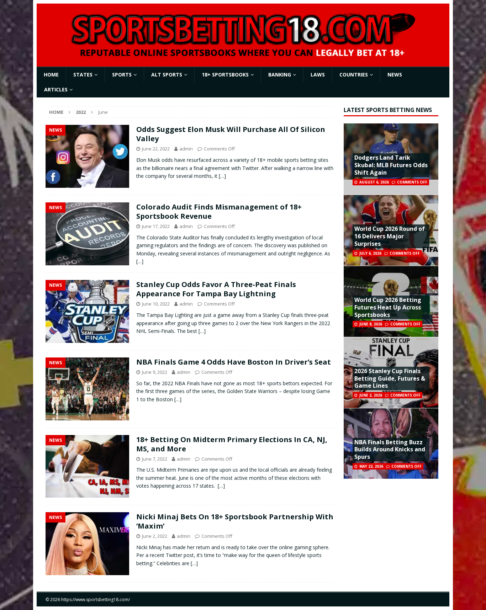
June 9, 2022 (154, 372)
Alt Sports (166, 74)
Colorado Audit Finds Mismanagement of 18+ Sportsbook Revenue (219, 211)
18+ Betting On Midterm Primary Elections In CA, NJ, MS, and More (231, 444)
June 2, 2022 (154, 536)
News (394, 74)
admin (186, 148)
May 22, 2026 (371, 466)
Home (51, 74)
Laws (318, 74)
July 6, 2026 (370, 253)
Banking (279, 74)
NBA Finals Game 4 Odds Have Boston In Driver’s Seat (233, 362)
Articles (56, 89)
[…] (222, 176)
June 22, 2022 (156, 148)
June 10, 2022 (156, 304)
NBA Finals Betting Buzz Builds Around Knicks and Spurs (389, 449)
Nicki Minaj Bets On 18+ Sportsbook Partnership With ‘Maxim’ (234, 521)
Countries (353, 74)
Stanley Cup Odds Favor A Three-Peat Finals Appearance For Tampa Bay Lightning (216, 289)
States (83, 74)
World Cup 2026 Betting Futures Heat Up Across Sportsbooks (387, 307)
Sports (122, 74)
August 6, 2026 (374, 182)
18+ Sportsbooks (225, 74)
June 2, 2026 (370, 395)
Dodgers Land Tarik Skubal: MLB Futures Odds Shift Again (391, 165)
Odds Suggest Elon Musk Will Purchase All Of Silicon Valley (230, 133)
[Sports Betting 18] (243, 55)
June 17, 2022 (156, 226)
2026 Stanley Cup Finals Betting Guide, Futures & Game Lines (389, 378)
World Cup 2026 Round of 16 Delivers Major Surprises (389, 236)
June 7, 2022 (154, 459)
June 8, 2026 (370, 324)
